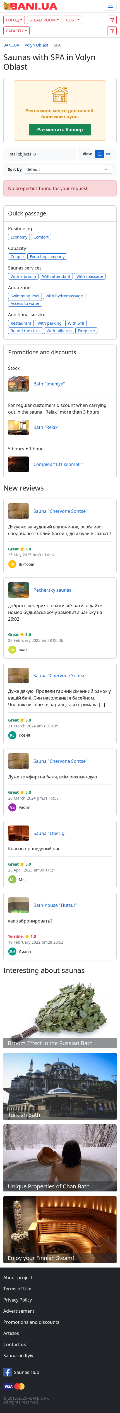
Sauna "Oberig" (49, 833)
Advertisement (18, 1311)
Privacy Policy (17, 1300)
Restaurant (21, 323)
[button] (112, 30)
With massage (89, 276)
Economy (19, 237)
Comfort (41, 237)
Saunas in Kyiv (18, 1356)
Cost (71, 20)
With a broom (23, 276)
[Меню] (110, 6)
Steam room (43, 20)
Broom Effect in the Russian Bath (50, 1043)
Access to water (25, 303)
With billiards (59, 330)
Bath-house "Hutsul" (55, 905)
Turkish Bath (24, 1114)
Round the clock (25, 330)
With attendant (56, 276)
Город (12, 20)
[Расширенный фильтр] (112, 20)
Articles (11, 1333)
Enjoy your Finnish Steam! (41, 1258)
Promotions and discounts (31, 1322)
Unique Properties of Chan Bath (49, 1186)
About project (17, 1277)
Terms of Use (17, 1289)
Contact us (14, 1344)
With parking (49, 323)
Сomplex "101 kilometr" (58, 464)
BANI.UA (11, 45)
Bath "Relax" (46, 427)
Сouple (17, 256)
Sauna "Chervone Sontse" (60, 511)
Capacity (15, 30)
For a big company (47, 256)
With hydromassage (64, 295)
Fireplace (86, 330)
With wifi (76, 323)
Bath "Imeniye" (49, 384)
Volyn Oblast (36, 45)
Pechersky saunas (52, 590)
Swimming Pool (25, 295)
